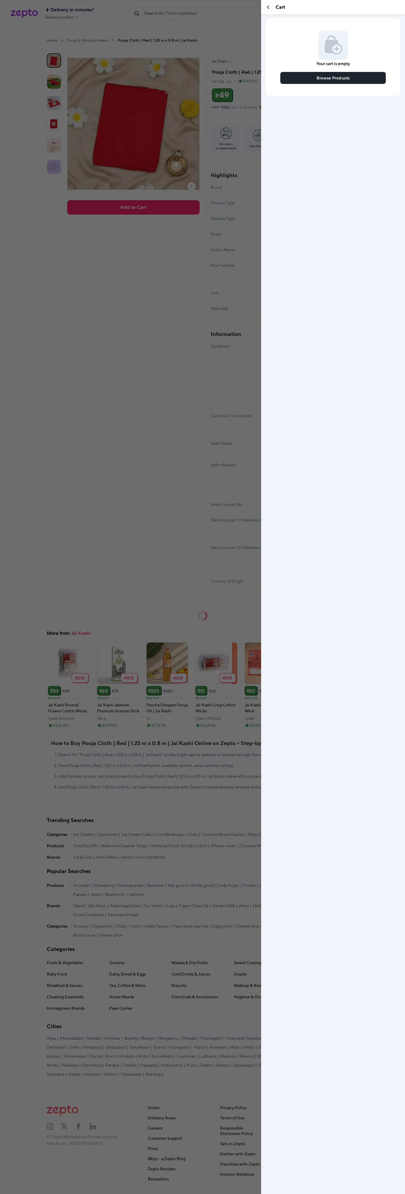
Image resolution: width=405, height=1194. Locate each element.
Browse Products (333, 77)
